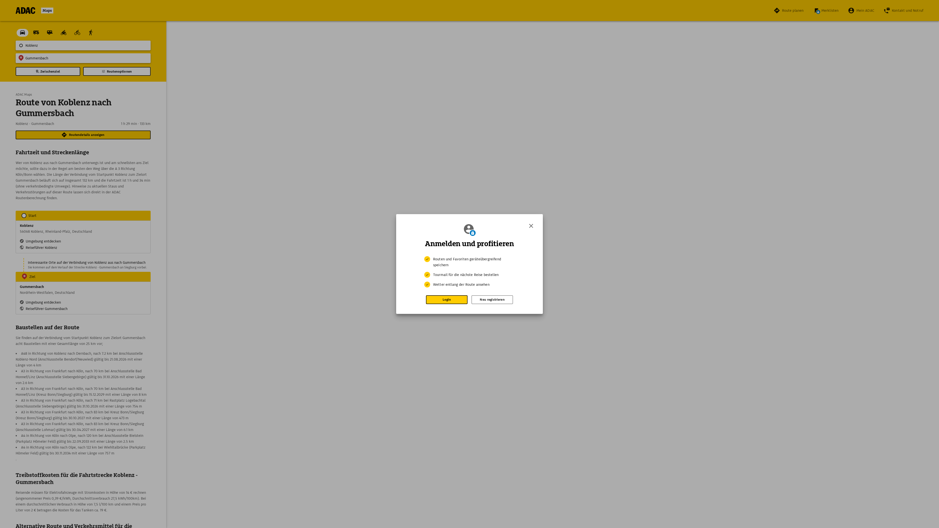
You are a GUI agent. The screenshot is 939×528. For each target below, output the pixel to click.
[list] (469, 271)
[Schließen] (531, 226)
